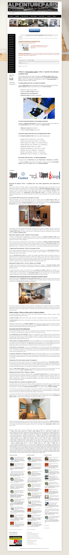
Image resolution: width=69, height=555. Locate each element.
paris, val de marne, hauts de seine (32, 534)
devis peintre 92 (28, 61)
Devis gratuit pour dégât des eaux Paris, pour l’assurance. (36, 522)
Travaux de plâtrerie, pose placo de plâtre (16, 529)
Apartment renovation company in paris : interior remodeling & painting (19, 515)
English (17, 16)
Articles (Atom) (25, 66)
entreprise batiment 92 (38, 61)
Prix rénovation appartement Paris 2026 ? (54, 458)
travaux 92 (55, 61)
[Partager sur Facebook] (32, 60)
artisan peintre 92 (23, 61)
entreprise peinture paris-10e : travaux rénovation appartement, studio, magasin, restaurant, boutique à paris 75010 (19, 508)
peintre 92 (42, 61)
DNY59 (42, 548)
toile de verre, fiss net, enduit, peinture (33, 535)
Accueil (11, 16)
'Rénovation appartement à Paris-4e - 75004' (54, 470)
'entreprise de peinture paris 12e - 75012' (19, 522)
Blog (54, 16)
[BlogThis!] (30, 60)
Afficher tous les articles (48, 35)
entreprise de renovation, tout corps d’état (33, 537)
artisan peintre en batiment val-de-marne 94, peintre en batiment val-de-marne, (54, 496)
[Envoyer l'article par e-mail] (27, 60)
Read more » (20, 57)
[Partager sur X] (31, 60)
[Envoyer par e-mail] (29, 60)
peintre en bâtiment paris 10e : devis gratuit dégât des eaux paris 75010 (19, 458)
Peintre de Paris (30, 532)
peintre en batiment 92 (47, 61)
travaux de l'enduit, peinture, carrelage (33, 533)
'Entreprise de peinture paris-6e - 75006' (53, 464)
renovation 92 (51, 61)
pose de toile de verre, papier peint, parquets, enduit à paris (35, 539)
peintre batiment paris (31, 542)
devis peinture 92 (32, 61)
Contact (49, 16)
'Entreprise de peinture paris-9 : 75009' (53, 490)
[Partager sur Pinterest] (33, 60)
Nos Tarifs (41, 16)
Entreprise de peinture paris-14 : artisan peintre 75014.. (53, 476)
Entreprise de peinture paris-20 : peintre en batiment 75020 (53, 503)
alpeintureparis (47, 525)
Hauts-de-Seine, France (25, 63)
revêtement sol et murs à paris (32, 541)
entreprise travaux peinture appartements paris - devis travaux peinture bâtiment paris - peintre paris (54, 483)
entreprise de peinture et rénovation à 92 (29, 41)
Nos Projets (34, 16)
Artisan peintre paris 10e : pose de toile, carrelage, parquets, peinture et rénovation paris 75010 (19, 500)
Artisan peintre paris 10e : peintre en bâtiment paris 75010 (19, 478)
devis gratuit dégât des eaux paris (32, 540)
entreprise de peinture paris (31, 529)
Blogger (48, 548)
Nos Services (24, 16)
